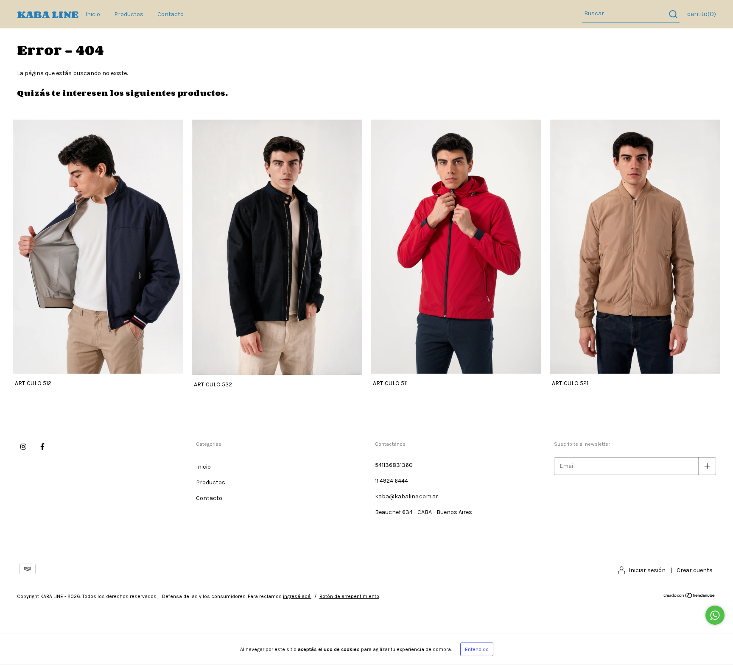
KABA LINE (47, 14)
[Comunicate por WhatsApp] (715, 615)
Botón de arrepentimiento (349, 596)
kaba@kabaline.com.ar (406, 496)
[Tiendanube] (689, 597)
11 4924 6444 (391, 480)
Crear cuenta (695, 570)
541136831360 (394, 465)
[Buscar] (673, 14)
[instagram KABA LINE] (23, 446)
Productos (128, 14)
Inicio (92, 14)
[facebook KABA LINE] (42, 446)
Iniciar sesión (647, 570)
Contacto (170, 14)
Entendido (477, 649)
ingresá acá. (297, 596)
